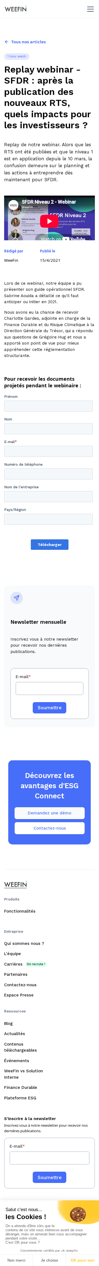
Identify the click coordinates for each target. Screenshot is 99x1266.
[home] (15, 9)
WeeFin (11, 260)
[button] (89, 9)
